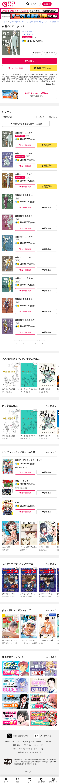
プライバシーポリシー (33, 745)
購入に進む (29, 61)
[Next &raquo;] (42, 343)
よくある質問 (23, 742)
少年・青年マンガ (28, 34)
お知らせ (47, 742)
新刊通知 (38, 53)
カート (29, 782)
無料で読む (45, 68)
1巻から (41, 117)
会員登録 (47, 4)
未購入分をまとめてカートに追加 (27, 124)
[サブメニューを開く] (55, 4)
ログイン (36, 4)
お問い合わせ (36, 742)
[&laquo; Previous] (17, 343)
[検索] (28, 4)
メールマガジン (46, 736)
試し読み (47, 207)
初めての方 (41, 782)
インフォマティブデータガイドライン (26, 749)
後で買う (51, 53)
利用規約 (16, 745)
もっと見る (50, 406)
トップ (6, 782)
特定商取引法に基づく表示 (29, 752)
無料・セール (53, 782)
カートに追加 (17, 68)
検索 (17, 782)
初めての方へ (9, 742)
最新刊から (53, 117)
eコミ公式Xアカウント (19, 736)
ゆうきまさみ (27, 31)
